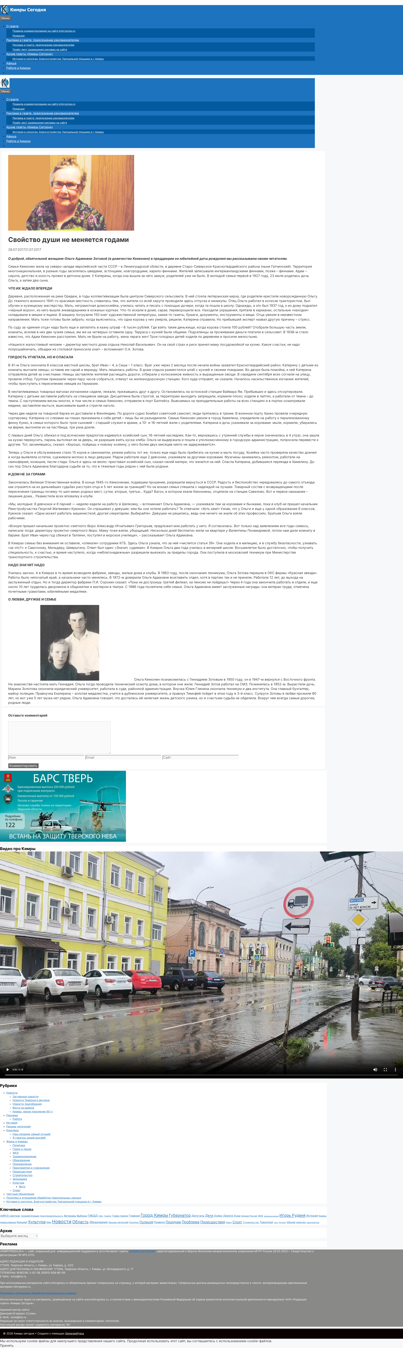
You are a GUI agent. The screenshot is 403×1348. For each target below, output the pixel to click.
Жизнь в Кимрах (17, 1141)
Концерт (22, 1222)
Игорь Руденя (292, 1215)
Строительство (22, 1175)
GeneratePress (74, 1333)
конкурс (301, 1222)
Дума (237, 1215)
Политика (19, 1145)
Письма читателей (18, 1126)
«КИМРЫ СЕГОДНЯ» (142, 1251)
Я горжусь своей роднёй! (29, 1137)
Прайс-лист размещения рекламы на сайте (40, 49)
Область (80, 1221)
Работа (17, 1119)
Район (229, 1222)
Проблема (190, 1222)
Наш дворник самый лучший (31, 1134)
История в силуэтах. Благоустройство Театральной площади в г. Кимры (58, 58)
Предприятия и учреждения (31, 1167)
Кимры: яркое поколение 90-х (33, 1111)
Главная (134, 1215)
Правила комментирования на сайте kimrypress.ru (44, 30)
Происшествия (22, 1171)
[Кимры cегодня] (23, 13)
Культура (18, 1182)
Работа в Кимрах (18, 68)
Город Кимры (154, 1215)
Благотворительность (51, 1216)
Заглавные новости (25, 1096)
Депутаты (198, 1215)
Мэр (48, 1222)
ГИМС (100, 1216)
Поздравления (22, 1164)
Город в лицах (22, 1149)
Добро (218, 1215)
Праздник (173, 1222)
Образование (21, 1160)
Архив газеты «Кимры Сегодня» (29, 54)
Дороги (228, 1215)
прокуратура (313, 1222)
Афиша (11, 63)
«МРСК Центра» (10, 1215)
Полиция (146, 1222)
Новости (11, 1092)
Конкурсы (12, 1130)
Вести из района (23, 1107)
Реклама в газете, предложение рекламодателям (42, 40)
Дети (209, 1215)
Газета (107, 1216)
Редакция (19, 35)
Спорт (16, 1190)
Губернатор (180, 1215)
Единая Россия (249, 1216)
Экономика (20, 1179)
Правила (159, 1222)
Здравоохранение (24, 1156)
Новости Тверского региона (31, 1100)
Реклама (12, 1115)
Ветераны (70, 1215)
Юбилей (291, 1222)
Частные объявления (20, 1194)
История (11, 1122)
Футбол (282, 1222)
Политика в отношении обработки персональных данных (43, 1197)
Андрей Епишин (30, 1215)
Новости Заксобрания (27, 1104)
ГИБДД (92, 1215)
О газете (12, 26)
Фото (22, 1186)
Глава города (120, 1215)
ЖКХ (16, 1152)
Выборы (82, 1215)
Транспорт (266, 1222)
